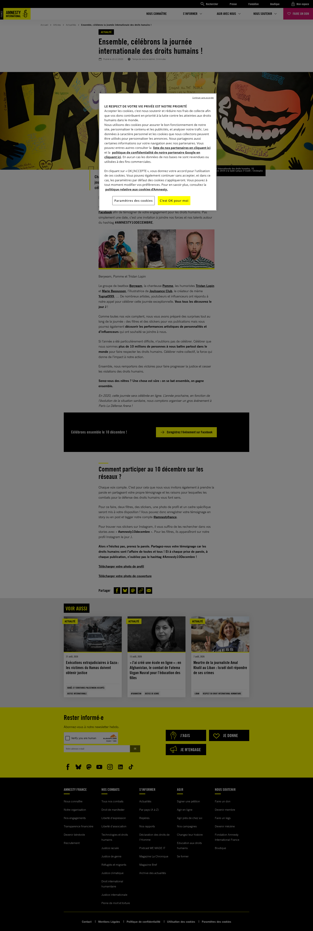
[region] (158, 152)
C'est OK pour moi (174, 200)
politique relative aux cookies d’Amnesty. (136, 189)
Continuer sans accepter (203, 97)
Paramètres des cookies (133, 200)
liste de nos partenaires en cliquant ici (181, 148)
